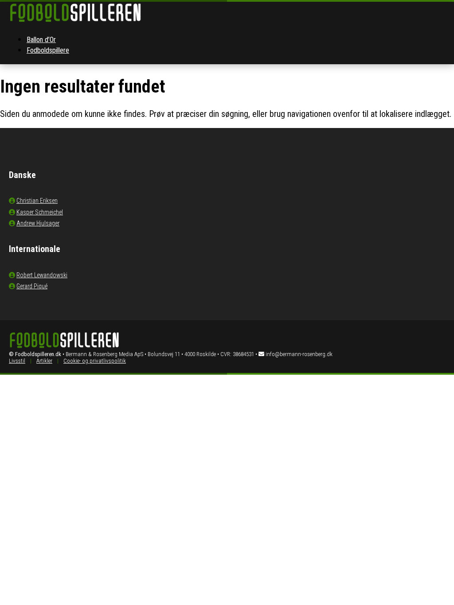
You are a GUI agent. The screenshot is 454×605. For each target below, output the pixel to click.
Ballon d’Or (41, 39)
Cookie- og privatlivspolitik (94, 360)
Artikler (44, 360)
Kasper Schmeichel (39, 212)
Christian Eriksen (37, 200)
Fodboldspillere (48, 50)
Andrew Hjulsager (37, 223)
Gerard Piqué (31, 286)
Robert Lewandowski (41, 275)
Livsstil (17, 360)
